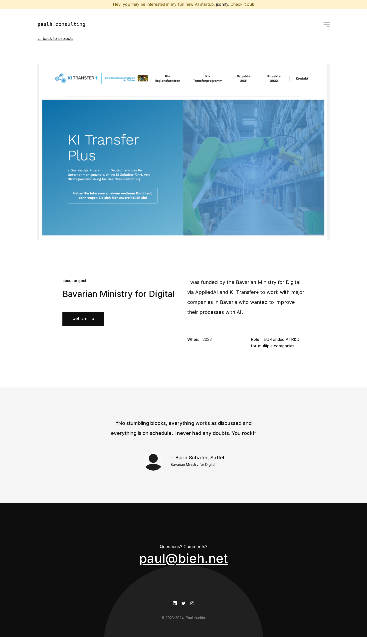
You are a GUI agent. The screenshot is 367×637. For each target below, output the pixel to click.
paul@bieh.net (183, 558)
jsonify (222, 4)
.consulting (61, 24)
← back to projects (55, 38)
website (79, 318)
